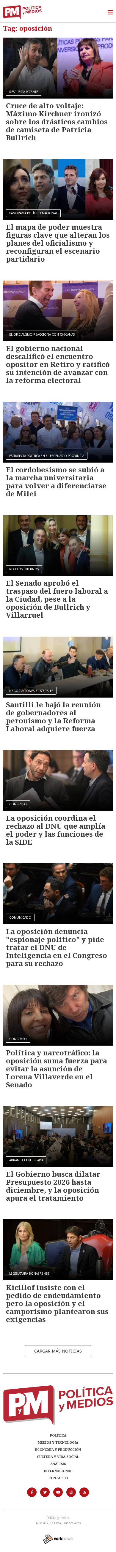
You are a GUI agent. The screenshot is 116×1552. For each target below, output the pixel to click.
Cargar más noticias (58, 1351)
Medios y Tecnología (58, 1442)
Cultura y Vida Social (58, 1456)
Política (58, 1435)
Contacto (58, 1478)
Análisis (58, 1463)
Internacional (58, 1471)
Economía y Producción (58, 1449)
